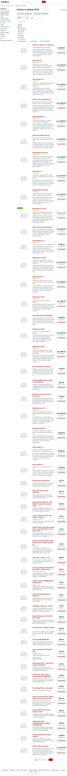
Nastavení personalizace (44, 770)
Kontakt (31, 771)
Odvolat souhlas (55, 770)
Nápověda (12, 770)
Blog (18, 770)
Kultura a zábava (10, 5)
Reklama (63, 770)
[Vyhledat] (44, 2)
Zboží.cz (2, 5)
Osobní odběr (33, 41)
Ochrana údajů (32, 770)
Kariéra (36, 771)
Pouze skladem (45, 41)
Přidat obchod (5, 770)
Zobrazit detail (61, 249)
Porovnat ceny (61, 52)
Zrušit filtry (64, 9)
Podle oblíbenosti (22, 41)
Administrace (24, 770)
